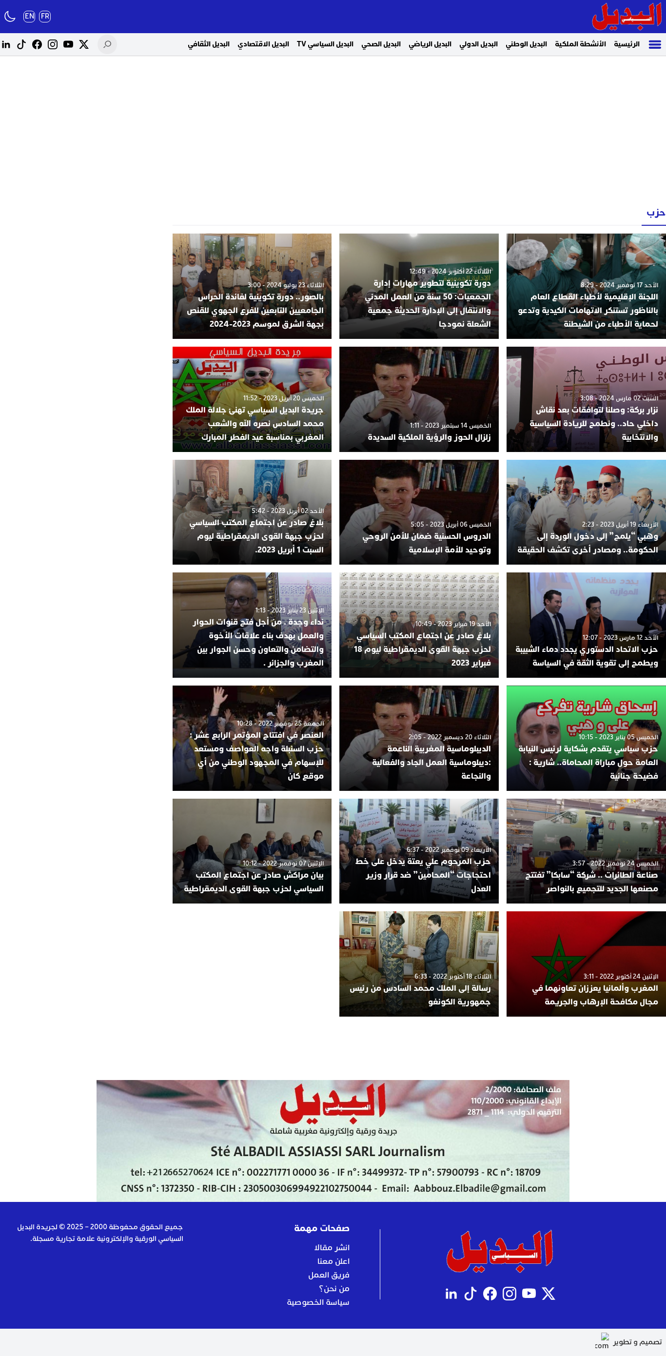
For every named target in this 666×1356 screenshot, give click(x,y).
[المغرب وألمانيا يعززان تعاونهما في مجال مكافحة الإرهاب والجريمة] (586, 964)
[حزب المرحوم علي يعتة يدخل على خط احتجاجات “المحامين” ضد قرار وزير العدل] (419, 851)
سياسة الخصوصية (318, 1302)
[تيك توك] (21, 44)
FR (45, 16)
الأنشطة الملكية (580, 44)
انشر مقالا (332, 1247)
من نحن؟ (334, 1288)
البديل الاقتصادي (263, 44)
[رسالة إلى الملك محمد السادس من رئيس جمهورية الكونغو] (419, 964)
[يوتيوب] (68, 44)
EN (29, 16)
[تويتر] (84, 44)
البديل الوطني (526, 44)
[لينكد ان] (6, 44)
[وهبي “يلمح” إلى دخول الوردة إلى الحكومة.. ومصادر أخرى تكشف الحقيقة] (586, 512)
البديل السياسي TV (325, 44)
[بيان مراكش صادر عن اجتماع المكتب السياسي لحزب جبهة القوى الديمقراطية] (252, 851)
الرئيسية (627, 44)
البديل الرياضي (430, 44)
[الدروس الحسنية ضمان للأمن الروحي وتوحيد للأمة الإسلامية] (419, 512)
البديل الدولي (478, 44)
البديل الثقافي (209, 44)
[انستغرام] (53, 44)
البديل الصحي (381, 44)
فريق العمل (329, 1275)
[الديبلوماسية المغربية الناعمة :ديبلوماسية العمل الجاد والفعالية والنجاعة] (419, 738)
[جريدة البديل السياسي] (627, 16)
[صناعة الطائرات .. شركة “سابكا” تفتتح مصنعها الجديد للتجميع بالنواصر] (586, 851)
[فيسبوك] (37, 44)
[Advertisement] (333, 131)
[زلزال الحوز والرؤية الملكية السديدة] (419, 399)
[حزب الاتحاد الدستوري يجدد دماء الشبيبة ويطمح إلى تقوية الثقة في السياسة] (586, 625)
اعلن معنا (333, 1261)
